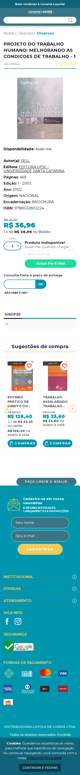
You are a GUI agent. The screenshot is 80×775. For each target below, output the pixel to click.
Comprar (25, 443)
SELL (25, 161)
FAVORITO (29, 365)
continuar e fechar (40, 767)
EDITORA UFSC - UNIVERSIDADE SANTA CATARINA (34, 169)
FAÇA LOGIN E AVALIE (46, 481)
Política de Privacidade (44, 758)
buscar (70, 20)
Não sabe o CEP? (16, 292)
